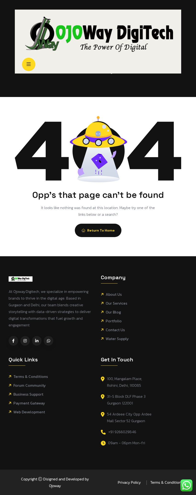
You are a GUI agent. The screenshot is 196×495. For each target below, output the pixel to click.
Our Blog (113, 312)
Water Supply (117, 338)
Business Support (28, 394)
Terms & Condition (165, 482)
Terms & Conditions (30, 376)
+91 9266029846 (122, 432)
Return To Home (101, 230)
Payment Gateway (29, 403)
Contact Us (115, 329)
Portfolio (114, 321)
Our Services (116, 303)
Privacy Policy (129, 482)
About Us (114, 294)
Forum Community (29, 385)
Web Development (29, 412)
